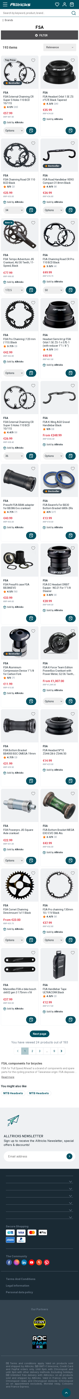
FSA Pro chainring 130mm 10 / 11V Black (58, 911)
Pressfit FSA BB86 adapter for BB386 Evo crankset (18, 506)
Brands (9, 20)
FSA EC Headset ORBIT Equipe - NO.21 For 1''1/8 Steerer (57, 588)
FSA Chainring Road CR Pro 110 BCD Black (58, 261)
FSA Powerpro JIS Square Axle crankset (18, 831)
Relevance (52, 47)
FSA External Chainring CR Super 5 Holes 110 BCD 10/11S (18, 100)
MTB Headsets (13, 1093)
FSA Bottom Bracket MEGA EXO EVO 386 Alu (58, 831)
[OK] (69, 1156)
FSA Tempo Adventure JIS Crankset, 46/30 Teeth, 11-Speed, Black (18, 262)
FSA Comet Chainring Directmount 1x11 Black (17, 911)
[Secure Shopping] (27, 1236)
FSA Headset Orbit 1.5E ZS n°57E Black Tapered (58, 98)
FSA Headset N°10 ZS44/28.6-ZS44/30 (54, 752)
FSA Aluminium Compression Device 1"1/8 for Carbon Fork (18, 670)
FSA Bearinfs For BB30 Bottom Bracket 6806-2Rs (58, 506)
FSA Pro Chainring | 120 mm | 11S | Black (19, 341)
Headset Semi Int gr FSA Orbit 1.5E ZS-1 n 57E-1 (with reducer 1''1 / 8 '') (57, 342)
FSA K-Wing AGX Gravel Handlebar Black (56, 424)
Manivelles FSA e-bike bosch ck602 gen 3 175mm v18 (19, 991)
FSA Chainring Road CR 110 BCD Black (19, 181)
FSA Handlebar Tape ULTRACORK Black (55, 991)
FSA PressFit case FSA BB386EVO (16, 586)
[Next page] (61, 1051)
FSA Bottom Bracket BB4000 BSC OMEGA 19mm (19, 752)
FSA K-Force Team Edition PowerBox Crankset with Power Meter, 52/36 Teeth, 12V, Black (58, 671)
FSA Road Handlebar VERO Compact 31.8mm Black (58, 181)
